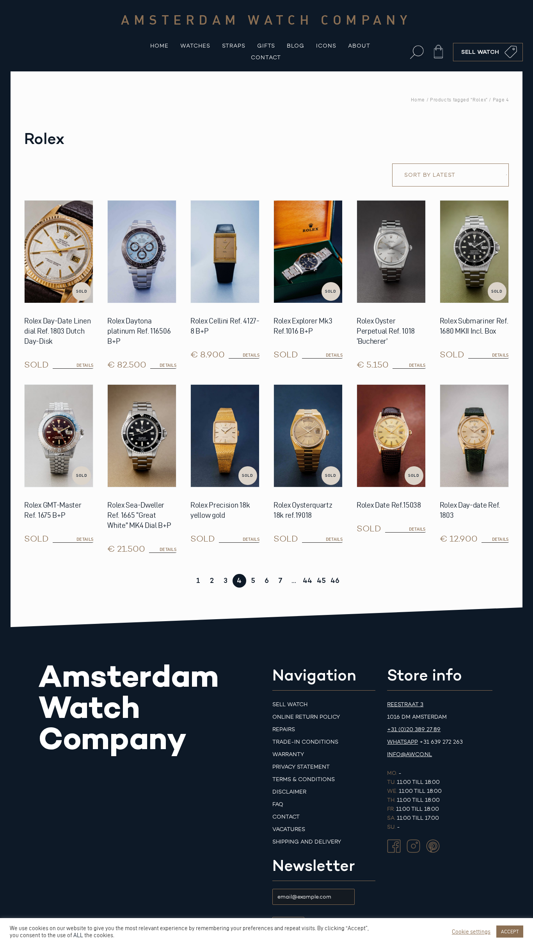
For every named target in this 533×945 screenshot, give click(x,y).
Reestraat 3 (405, 704)
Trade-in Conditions (305, 742)
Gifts (266, 46)
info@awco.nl (409, 754)
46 (334, 580)
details (84, 365)
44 (307, 580)
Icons (326, 46)
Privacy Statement (301, 767)
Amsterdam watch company (266, 19)
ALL (78, 935)
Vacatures (288, 829)
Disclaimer (289, 792)
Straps (233, 46)
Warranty (288, 754)
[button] (417, 52)
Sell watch (289, 704)
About (359, 46)
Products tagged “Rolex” (459, 99)
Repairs (283, 729)
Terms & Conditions (303, 779)
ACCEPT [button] (510, 931)
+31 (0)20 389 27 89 (414, 729)
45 (321, 580)
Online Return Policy (306, 717)
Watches (195, 46)
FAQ (277, 804)
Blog (295, 46)
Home (159, 46)
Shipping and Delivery (306, 841)
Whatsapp (402, 742)
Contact (266, 57)
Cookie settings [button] (471, 932)
